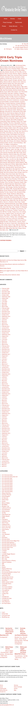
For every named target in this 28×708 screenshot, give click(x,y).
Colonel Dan (3, 100)
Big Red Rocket (10, 87)
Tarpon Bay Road (7, 207)
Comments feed (6, 615)
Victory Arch (14, 223)
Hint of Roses (9, 141)
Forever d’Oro (13, 124)
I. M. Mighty (6, 144)
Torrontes (2, 213)
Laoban (7, 156)
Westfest (23, 225)
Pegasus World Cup (7, 569)
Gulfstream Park (6, 521)
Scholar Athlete (7, 190)
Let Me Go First (20, 156)
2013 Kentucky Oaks (7, 478)
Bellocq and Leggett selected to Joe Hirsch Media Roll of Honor (21, 650)
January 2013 (5, 446)
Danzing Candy (21, 106)
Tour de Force (18, 213)
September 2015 (6, 393)
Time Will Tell (3, 212)
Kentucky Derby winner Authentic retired (10, 275)
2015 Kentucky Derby (7, 481)
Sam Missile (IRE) (8, 188)
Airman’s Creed (8, 73)
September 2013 (6, 433)
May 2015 (4, 400)
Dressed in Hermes (20, 114)
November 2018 (6, 331)
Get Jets (8, 129)
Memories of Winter (10, 164)
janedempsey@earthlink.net (7, 705)
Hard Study (16, 137)
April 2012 (4, 456)
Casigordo (21, 93)
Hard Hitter (9, 137)
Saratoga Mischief (17, 188)
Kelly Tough (19, 152)
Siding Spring (20, 193)
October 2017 (5, 352)
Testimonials (18, 22)
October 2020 (5, 295)
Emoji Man (12, 118)
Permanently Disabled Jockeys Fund (11, 572)
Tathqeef (17, 207)
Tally (1, 207)
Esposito (8, 119)
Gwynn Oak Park (4, 136)
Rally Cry (2, 184)
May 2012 (4, 454)
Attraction (20, 80)
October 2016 (5, 372)
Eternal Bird (14, 119)
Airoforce (15, 73)
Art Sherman (5, 498)
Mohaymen (3, 167)
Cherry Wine (17, 95)
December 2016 (6, 369)
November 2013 (6, 430)
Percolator (14, 179)
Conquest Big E (24, 100)
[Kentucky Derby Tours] (14, 9)
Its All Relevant (6, 149)
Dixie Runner (3, 113)
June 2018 (4, 339)
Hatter (8, 139)
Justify (3, 536)
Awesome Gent (16, 82)
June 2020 (4, 301)
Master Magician (20, 162)
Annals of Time (16, 78)
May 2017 (4, 361)
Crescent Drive (14, 105)
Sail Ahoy (15, 187)
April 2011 (4, 466)
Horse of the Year (6, 527)
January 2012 (5, 461)
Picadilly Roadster (11, 180)
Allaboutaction (3, 75)
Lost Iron (2, 159)
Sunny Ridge (19, 203)
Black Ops (18, 88)
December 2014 (6, 408)
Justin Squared (3, 152)
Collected (12, 98)
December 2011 (6, 463)
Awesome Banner (8, 82)
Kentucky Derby (19, 67)
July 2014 (4, 417)
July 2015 (4, 397)
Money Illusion (18, 167)
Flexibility (5, 123)
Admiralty (2, 72)
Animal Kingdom (6, 496)
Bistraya (14, 88)
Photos (4, 26)
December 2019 (6, 311)
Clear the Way (9, 96)
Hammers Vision (13, 136)
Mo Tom (21, 165)
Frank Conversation (17, 126)
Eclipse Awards (5, 516)
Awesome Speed (7, 83)
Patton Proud (8, 179)
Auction (4, 501)
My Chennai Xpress (9, 172)
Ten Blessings (23, 207)
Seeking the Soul (4, 192)
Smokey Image (18, 195)
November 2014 (6, 410)
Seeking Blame (22, 190)
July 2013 (4, 436)
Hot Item (11, 142)
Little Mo (25, 157)
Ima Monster (13, 146)
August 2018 (5, 336)
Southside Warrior (17, 198)
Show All (26, 44)
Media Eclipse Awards (5, 268)
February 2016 (5, 385)
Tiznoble (9, 212)
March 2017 (5, 364)
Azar (13, 83)
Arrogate (15, 80)
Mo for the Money (8, 165)
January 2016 (5, 387)
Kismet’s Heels (12, 154)
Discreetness (16, 111)
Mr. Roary (23, 170)
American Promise (9, 77)
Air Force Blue (18, 72)
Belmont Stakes (4, 67)
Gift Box (24, 129)
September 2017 (6, 354)
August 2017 (5, 356)
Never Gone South (10, 174)
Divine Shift (23, 111)
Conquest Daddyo (4, 101)
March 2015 (5, 403)
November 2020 (6, 293)
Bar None (10, 85)
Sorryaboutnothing (14, 197)
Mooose (2, 170)
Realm (24, 184)
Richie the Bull (3, 185)
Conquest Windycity (20, 103)
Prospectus (16, 182)
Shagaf (8, 193)
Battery (14, 85)
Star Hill (18, 200)
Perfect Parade (21, 179)
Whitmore (15, 226)
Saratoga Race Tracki (7, 578)
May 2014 (4, 420)
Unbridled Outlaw (22, 216)
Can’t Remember (23, 91)
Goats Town (18, 131)
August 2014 (5, 415)
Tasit (13, 207)
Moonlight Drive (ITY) (18, 169)
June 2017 (4, 359)
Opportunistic (7, 177)
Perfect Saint (3, 180)
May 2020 (4, 303)
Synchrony (10, 205)
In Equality (19, 146)
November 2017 (6, 351)
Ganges (21, 128)
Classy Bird (3, 96)
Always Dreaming (6, 493)
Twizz (16, 216)
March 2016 (5, 384)
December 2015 (6, 389)
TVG (3, 595)
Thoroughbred (5, 590)
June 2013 (4, 438)
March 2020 (5, 306)
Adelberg (15, 70)
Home (5, 19)
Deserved (10, 110)
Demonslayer (20, 108)
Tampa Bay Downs (6, 583)
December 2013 (6, 428)
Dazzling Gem (3, 108)
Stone (1, 202)
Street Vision (17, 202)
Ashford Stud (5, 499)
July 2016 (4, 377)
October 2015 (5, 392)
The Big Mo (13, 208)
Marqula (5, 162)
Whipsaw (10, 226)
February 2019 (5, 326)
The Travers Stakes (7, 588)
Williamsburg (9, 228)
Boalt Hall (5, 90)
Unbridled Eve (5, 596)
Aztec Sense (18, 83)
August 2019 (5, 318)
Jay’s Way (16, 149)
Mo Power (16, 165)
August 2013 (5, 435)
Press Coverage (7, 22)
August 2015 (5, 395)
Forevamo (23, 123)
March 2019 (5, 324)
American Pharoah (6, 494)
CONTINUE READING (5, 240)
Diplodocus (19, 110)
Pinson (25, 180)
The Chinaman (19, 208)
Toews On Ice (15, 212)
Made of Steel (3, 161)
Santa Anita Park (6, 575)
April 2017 (4, 362)
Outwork (22, 177)
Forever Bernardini (4, 124)
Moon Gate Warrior (7, 169)
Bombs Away (21, 90)
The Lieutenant (9, 210)
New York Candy (20, 174)
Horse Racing (11, 67)
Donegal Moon (6, 114)
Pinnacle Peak (19, 180)
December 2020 (6, 292)
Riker (13, 185)
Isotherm (18, 147)
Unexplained (10, 220)
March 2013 (5, 443)
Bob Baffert (4, 504)
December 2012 (6, 448)
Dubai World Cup (6, 514)
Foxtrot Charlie (7, 126)
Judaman (24, 151)
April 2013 (4, 441)
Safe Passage (9, 187)
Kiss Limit (19, 154)
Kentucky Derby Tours (5, 68)
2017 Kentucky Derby (7, 485)
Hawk (12, 139)
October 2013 (5, 431)
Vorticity (5, 225)
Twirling (12, 216)
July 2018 (4, 338)
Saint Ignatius (21, 187)
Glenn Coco (12, 131)
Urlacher (19, 221)
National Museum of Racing (9, 560)
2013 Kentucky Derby (7, 475)
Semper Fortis (12, 192)
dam (10, 106)
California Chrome (6, 508)
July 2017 (4, 357)
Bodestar (10, 90)
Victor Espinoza (6, 601)
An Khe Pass (9, 78)
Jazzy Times (23, 149)
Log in (3, 612)
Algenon (20, 73)
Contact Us (14, 30)
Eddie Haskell (18, 116)
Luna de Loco (12, 159)
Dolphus (17, 113)
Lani (3, 156)
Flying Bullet (17, 123)
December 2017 (6, 349)
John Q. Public (9, 151)
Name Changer (18, 172)
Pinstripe (2, 182)
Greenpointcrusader (5, 134)
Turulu (22, 215)
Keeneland (4, 537)
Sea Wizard (15, 190)
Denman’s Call (3, 110)
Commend (9, 100)
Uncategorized (5, 600)
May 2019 (4, 321)
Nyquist (18, 175)
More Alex (12, 170)
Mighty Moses (19, 164)
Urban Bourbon (13, 221)
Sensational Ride (21, 192)
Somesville (6, 197)
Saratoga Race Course (7, 577)
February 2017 (5, 366)
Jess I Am (2, 151)
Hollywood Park (6, 524)
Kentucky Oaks (5, 549)
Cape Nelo (10, 93)
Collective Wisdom (20, 98)
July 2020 (4, 300)
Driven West (3, 116)
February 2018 (5, 346)
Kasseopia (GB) (12, 152)
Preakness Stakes (16, 68)
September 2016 (6, 374)
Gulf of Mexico (14, 134)
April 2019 (4, 323)
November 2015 (6, 390)
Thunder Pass (21, 210)
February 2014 (5, 425)
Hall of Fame (5, 522)
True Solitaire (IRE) (15, 215)
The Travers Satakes (7, 587)
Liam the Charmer (11, 157)
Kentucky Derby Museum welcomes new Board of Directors (21, 631)
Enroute (22, 118)
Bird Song (8, 88)
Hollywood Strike (4, 142)
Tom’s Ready (22, 212)
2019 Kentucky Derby (7, 488)
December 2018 (6, 329)
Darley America (5, 511)
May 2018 (4, 341)
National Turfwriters (7, 562)
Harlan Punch (3, 139)
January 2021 (5, 290)
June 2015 (4, 398)
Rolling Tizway (18, 185)
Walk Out (18, 225)
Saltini (1, 188)
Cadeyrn (16, 91)
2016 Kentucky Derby (20, 65)
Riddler (9, 185)
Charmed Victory (9, 95)
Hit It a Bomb (17, 141)
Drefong (13, 114)
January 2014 (5, 426)
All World (25, 73)
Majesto (18, 161)
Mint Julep (4, 559)
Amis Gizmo (18, 77)
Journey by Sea (17, 151)
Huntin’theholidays (18, 142)
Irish (5, 147)
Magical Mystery (12, 161)
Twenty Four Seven (5, 216)
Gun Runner (21, 134)
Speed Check (6, 200)
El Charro (6, 118)
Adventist (12, 72)
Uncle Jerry (8, 218)
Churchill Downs (6, 509)
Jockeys (4, 532)
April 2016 (4, 382)
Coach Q (16, 96)
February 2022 (5, 288)
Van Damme (7, 223)
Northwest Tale (12, 175)
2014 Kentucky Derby (7, 480)
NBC (3, 564)
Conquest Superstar (10, 103)
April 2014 (4, 421)
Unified (16, 220)
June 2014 (4, 418)
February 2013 (5, 444)
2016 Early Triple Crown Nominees (11, 59)
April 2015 (4, 402)
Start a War (23, 200)
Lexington (4, 550)
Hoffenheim (24, 141)
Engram (17, 118)
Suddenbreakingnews (10, 203)
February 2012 (5, 459)
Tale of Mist (16, 205)
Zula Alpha (2, 230)
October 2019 (5, 315)
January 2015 (5, 407)
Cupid (20, 105)
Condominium (15, 100)
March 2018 (5, 344)
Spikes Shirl (13, 200)
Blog (21, 26)
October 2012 (5, 451)
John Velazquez (6, 534)
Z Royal (20, 228)
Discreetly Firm (9, 111)
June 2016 (4, 379)
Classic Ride (23, 95)
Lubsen (7, 159)
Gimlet (1, 131)
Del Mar (4, 513)
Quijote (21, 182)
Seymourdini (3, 193)
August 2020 (5, 298)
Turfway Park (5, 593)
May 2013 (4, 440)
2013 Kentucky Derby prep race (10, 476)
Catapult (2, 95)
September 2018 (6, 334)
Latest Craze (12, 156)
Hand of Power (21, 136)
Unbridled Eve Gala (7, 598)
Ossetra (17, 177)
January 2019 (5, 328)
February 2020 (5, 308)
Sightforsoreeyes (4, 195)
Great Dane (22, 133)
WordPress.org (5, 617)
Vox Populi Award (6, 603)
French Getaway (4, 128)
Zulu (7, 230)
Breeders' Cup (5, 506)
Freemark (24, 126)
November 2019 (6, 313)
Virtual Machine (21, 223)
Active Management (8, 70)
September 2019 (6, 316)
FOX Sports (9, 49)
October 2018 (5, 333)
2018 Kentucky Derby (7, 486)
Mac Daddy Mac (21, 159)
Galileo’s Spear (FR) (14, 128)
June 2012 (4, 453)
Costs (19, 19)
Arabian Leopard (8, 80)
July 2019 (4, 319)
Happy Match (3, 137)
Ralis (25, 182)
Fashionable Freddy (5, 121)
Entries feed (5, 614)
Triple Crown (24, 68)
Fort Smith (20, 124)
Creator (8, 105)
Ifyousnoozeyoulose (5, 146)
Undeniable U (3, 220)
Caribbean (16, 93)
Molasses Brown (10, 167)
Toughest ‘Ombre (9, 213)
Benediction (3, 87)
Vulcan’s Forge (11, 225)
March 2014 (5, 423)
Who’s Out (21, 226)
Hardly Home (22, 137)
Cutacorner (6, 106)
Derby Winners (13, 26)
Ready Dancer (18, 184)
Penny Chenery (6, 570)
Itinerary (12, 19)
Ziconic (24, 228)
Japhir (12, 149)
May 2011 (4, 464)
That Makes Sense (4, 208)
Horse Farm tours (6, 526)
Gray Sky (16, 133)
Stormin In (6, 202)
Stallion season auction (22, 49)
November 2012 (6, 449)
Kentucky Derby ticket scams (9, 545)
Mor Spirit (7, 170)
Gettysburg (13, 129)
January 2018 (5, 347)
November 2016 (6, 370)
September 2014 (6, 413)
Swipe (5, 205)
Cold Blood (7, 98)
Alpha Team (10, 75)
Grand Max (3, 133)
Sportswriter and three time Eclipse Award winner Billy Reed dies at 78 (6, 631)
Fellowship (13, 121)
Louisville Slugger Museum (21, 47)
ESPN (3, 518)
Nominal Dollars (4, 175)
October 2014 (5, 412)
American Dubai (18, 75)
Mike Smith (4, 555)
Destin (14, 110)
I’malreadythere (14, 144)
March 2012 (5, 458)
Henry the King (18, 139)
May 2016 (4, 380)
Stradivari (11, 202)
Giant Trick (19, 129)
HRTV (3, 531)
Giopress (6, 131)
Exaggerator (20, 119)
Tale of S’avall (23, 205)
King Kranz (6, 154)
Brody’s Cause (3, 91)
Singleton (11, 195)
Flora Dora (11, 123)
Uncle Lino (14, 218)
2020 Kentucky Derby (7, 490)
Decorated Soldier (12, 108)
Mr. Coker (18, 170)
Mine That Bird (5, 557)
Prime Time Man (9, 182)
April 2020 (4, 305)
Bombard (15, 90)
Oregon (13, 177)
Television (4, 585)
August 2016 (5, 375)
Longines (4, 552)
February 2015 (5, 405)
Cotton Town (3, 105)
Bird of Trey (3, 88)
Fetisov (18, 121)
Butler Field (10, 91)
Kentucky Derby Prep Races (9, 544)
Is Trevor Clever (11, 147)
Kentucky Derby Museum (8, 542)
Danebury (14, 106)
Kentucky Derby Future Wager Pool (10, 541)
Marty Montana (11, 162)
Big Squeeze (18, 87)
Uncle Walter (21, 218)
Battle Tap (19, 85)
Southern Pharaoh (8, 198)
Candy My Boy (3, 93)
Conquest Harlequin (14, 101)
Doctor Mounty (10, 113)
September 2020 (6, 296)
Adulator (7, 72)
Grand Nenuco (9, 133)
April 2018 (4, 343)
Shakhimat (13, 193)
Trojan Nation (7, 215)
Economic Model (11, 116)
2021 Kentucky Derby (22, 45)
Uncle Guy (2, 218)
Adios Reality (21, 70)
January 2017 (5, 367)
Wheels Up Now (4, 226)
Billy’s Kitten (24, 87)
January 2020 (5, 310)
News (3, 565)
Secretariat (4, 580)
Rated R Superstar (9, 184)
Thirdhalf (15, 210)
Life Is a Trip (19, 157)
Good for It (25, 131)
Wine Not (15, 228)
